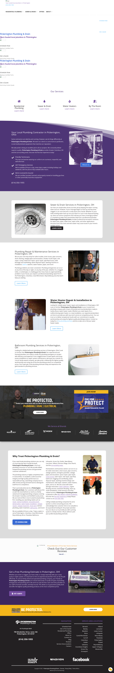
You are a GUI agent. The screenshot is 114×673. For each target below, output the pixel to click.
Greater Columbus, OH (56, 150)
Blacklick (85, 631)
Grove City (84, 649)
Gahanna (85, 645)
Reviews (68, 642)
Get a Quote (4, 56)
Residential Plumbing (14, 12)
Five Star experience (60, 496)
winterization (17, 504)
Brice (86, 633)
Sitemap (62, 668)
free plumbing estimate (65, 321)
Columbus (84, 640)
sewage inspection (23, 506)
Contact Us (67, 637)
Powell (100, 642)
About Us (85, 165)
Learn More (57, 228)
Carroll (85, 638)
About (48, 12)
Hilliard (100, 627)
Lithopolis (99, 633)
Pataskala (99, 638)
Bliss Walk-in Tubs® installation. (68, 494)
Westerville (99, 649)
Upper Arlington (97, 647)
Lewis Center (98, 631)
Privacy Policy (68, 668)
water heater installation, (29, 504)
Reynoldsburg (98, 645)
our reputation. (46, 144)
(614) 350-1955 (10, 5)
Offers (41, 12)
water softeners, (64, 487)
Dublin (86, 642)
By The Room (95, 106)
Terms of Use (76, 668)
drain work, (33, 506)
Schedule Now (5, 46)
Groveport (84, 651)
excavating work (34, 502)
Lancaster (99, 629)
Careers (68, 646)
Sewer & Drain (30, 12)
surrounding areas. (57, 465)
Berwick (85, 627)
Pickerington (98, 640)
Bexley (85, 629)
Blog (69, 640)
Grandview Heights (81, 647)
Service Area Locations (64, 644)
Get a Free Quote (65, 629)
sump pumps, (50, 477)
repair (14, 502)
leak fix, (25, 264)
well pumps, (34, 508)
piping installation (22, 502)
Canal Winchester (82, 636)
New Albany (99, 636)
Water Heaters (69, 106)
